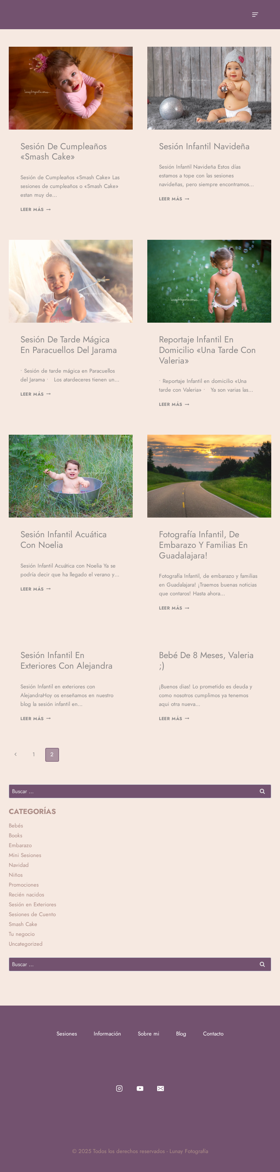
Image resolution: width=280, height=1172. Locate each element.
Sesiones (67, 1034)
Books (15, 835)
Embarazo (20, 845)
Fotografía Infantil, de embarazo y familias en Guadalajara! (203, 545)
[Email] (160, 1088)
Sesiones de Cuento (32, 914)
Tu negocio (22, 934)
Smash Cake (23, 924)
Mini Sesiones (25, 855)
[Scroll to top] (263, 1151)
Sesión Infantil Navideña (204, 146)
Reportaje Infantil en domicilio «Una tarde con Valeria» (207, 350)
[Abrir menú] (255, 14)
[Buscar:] (140, 791)
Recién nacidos (26, 895)
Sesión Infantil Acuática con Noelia (63, 539)
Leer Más (35, 209)
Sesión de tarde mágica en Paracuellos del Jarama (68, 344)
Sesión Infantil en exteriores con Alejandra (66, 660)
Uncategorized (26, 944)
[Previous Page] (16, 755)
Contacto (213, 1034)
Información (107, 1034)
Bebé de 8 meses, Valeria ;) (206, 660)
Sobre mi (148, 1034)
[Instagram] (119, 1088)
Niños (16, 875)
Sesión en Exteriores (32, 904)
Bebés (16, 826)
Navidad (19, 865)
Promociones (24, 885)
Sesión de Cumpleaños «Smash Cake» (63, 151)
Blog (181, 1034)
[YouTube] (140, 1088)
